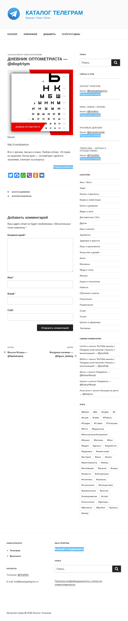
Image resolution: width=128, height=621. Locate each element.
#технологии (87, 501)
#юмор (85, 513)
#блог (110, 440)
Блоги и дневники (21, 192)
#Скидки (85, 423)
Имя (10, 277)
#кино (98, 456)
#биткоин (98, 440)
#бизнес (85, 440)
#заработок (111, 445)
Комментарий (16, 235)
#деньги (97, 445)
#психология (87, 484)
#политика (86, 479)
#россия (104, 490)
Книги (83, 258)
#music (85, 417)
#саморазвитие (89, 496)
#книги (108, 456)
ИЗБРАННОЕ (30, 34)
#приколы (101, 479)
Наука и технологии (90, 281)
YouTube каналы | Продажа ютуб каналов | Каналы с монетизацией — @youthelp (97, 349)
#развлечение (88, 490)
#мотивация (87, 468)
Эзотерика (85, 328)
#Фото (84, 428)
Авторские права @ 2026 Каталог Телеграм (29, 612)
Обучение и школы (89, 293)
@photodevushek (96, 132)
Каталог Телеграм (54, 12)
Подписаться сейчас (90, 94)
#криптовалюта (89, 462)
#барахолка (98, 428)
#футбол (100, 507)
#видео (85, 445)
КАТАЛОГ (12, 34)
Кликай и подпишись (69, 549)
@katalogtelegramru (97, 90)
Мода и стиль (87, 269)
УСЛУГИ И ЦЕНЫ (71, 34)
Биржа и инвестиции (90, 199)
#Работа (107, 417)
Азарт (83, 187)
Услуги (83, 316)
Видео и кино (86, 211)
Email (11, 293)
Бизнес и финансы (89, 193)
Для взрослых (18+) (90, 217)
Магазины (85, 263)
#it (114, 411)
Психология (86, 298)
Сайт (10, 310)
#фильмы (103, 501)
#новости (86, 473)
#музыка (102, 468)
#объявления (102, 473)
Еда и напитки (87, 228)
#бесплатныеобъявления (94, 434)
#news (96, 417)
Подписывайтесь (63, 167)
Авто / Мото (86, 182)
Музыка (83, 275)
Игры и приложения (90, 246)
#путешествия (105, 484)
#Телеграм (111, 423)
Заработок (85, 234)
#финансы (86, 507)
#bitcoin (85, 411)
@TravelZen (93, 155)
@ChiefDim (23, 574)
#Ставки (98, 423)
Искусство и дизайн (90, 252)
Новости (84, 287)
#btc (95, 411)
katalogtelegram (33, 54)
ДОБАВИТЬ (49, 34)
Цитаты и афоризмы (90, 322)
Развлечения (86, 304)
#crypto (105, 411)
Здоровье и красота (90, 240)
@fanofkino (92, 111)
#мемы (104, 462)
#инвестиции (102, 451)
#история (86, 456)
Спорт (83, 310)
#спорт (104, 496)
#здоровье (86, 451)
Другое (83, 223)
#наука (114, 468)
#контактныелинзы (22, 196)
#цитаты (113, 507)
